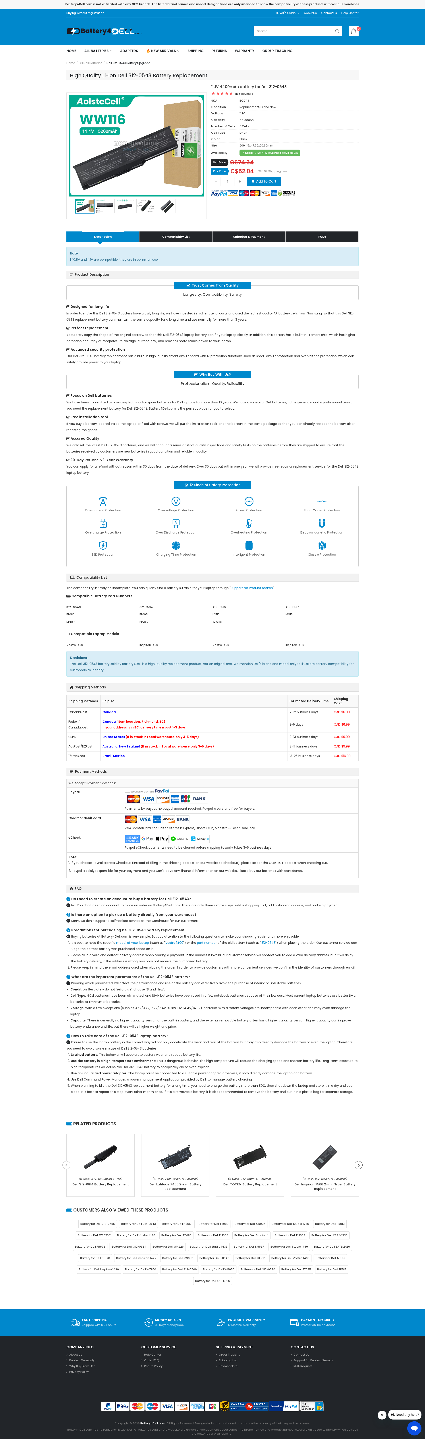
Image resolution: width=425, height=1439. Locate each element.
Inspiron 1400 (295, 645)
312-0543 (268, 942)
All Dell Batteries (90, 63)
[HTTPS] (311, 1406)
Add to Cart (266, 181)
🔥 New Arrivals (161, 50)
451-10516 (219, 607)
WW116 (217, 622)
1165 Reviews (244, 94)
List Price (219, 162)
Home (71, 50)
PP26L (143, 622)
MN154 (70, 622)
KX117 (215, 614)
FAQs (322, 237)
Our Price (219, 171)
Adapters (129, 50)
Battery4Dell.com (152, 1423)
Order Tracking (277, 50)
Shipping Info (228, 1360)
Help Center (350, 13)
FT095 (143, 614)
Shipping (195, 50)
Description (103, 237)
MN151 (290, 614)
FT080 (70, 614)
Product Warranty (82, 1360)
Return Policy (153, 1366)
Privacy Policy (79, 1372)
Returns (219, 50)
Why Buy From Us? (82, 1366)
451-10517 (292, 607)
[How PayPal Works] (284, 1406)
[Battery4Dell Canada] (105, 31)
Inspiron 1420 (148, 645)
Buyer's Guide (286, 13)
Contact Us (329, 13)
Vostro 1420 (220, 645)
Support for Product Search (252, 588)
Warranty (244, 50)
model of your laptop (132, 942)
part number (207, 942)
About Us (310, 13)
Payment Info (228, 1366)
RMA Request (303, 1366)
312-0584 (146, 607)
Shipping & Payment (249, 237)
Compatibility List (176, 237)
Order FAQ (151, 1360)
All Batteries (96, 50)
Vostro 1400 (74, 645)
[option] (136, 145)
